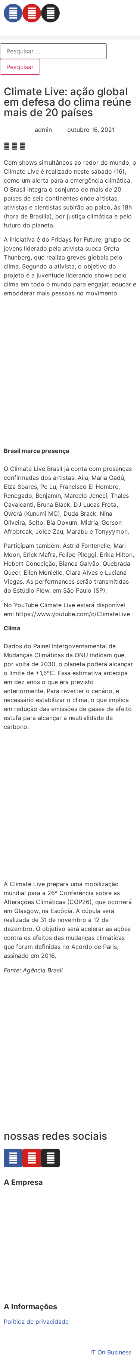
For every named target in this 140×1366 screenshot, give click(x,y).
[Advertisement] (70, 373)
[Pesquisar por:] (53, 51)
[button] (70, 37)
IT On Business (110, 1352)
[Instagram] (50, 13)
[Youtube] (31, 13)
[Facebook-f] (13, 13)
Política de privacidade (36, 1321)
